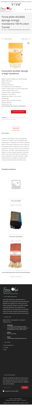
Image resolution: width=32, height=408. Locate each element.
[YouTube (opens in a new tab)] (19, 5)
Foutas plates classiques (23, 270)
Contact (6, 347)
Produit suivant (24, 39)
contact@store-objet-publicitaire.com (16, 338)
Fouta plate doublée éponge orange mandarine (19, 29)
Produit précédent (8, 39)
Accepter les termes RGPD (11, 391)
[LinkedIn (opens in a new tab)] (17, 5)
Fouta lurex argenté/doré (16, 236)
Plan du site (23, 400)
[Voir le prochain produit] (29, 39)
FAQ (5, 349)
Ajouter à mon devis (18, 111)
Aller (24, 387)
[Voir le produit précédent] (3, 39)
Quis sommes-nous (8, 345)
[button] (28, 43)
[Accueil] (2, 29)
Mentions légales (17, 398)
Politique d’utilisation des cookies (13, 400)
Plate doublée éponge (11, 119)
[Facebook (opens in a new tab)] (13, 5)
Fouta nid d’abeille (16, 201)
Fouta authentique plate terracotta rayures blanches (16, 272)
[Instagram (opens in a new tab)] (15, 5)
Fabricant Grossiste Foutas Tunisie (15, 117)
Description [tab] (16, 128)
